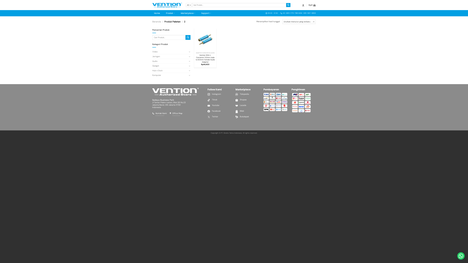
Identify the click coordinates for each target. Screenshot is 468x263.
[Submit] (288, 5)
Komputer (156, 75)
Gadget (155, 66)
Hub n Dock (157, 70)
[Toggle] (189, 51)
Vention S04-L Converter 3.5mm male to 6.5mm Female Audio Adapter (205, 58)
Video (155, 51)
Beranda (156, 21)
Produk (169, 13)
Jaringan (156, 56)
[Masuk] (303, 5)
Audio (154, 61)
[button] (461, 256)
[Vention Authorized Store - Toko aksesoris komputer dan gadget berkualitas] (167, 5)
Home (157, 13)
